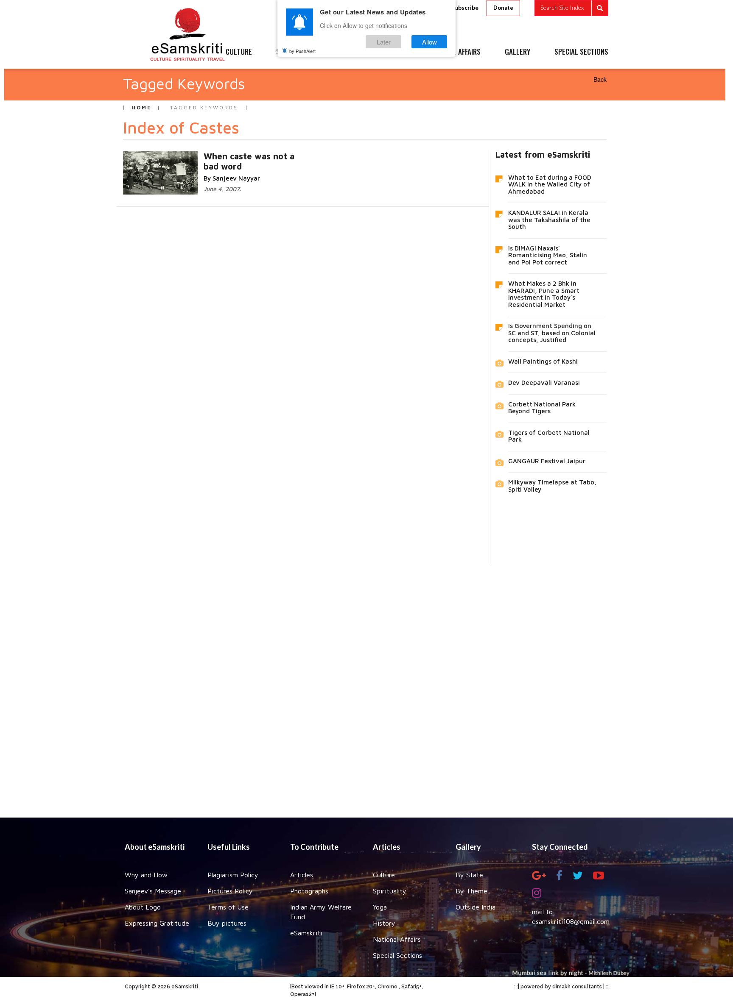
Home (141, 107)
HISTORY (391, 52)
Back (600, 79)
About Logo (143, 907)
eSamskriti (306, 933)
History (384, 923)
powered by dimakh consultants (561, 987)
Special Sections (397, 955)
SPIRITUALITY (295, 52)
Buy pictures (226, 923)
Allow (429, 41)
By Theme (471, 891)
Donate (503, 7)
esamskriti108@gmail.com (571, 921)
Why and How (146, 875)
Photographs (309, 891)
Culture (384, 875)
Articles (301, 875)
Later (384, 41)
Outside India (475, 907)
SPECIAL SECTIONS (581, 52)
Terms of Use (228, 907)
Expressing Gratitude (157, 923)
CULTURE (239, 52)
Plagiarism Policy (232, 875)
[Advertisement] (366, 684)
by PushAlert (302, 50)
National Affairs (397, 939)
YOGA (347, 52)
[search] (571, 8)
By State (469, 875)
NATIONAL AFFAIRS (454, 52)
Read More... (244, 155)
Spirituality (389, 891)
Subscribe (464, 7)
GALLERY (517, 52)
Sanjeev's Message (153, 891)
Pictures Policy (230, 891)
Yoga (380, 907)
